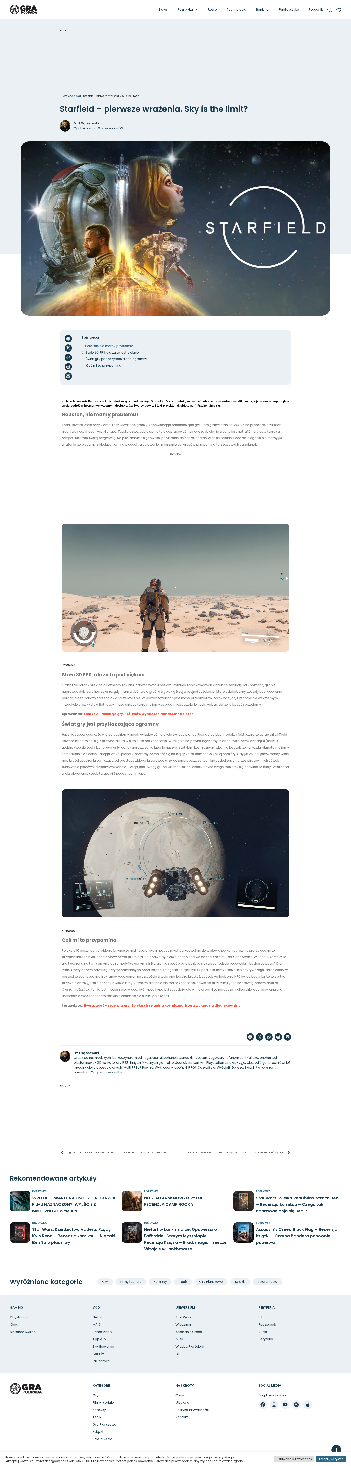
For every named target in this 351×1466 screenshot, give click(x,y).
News (163, 9)
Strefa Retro (267, 1281)
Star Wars (183, 1317)
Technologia (236, 9)
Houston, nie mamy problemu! (109, 346)
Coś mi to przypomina (103, 365)
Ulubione (182, 1402)
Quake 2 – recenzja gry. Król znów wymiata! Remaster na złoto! (138, 714)
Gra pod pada (72, 96)
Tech (183, 1281)
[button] (68, 338)
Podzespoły (267, 1324)
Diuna (180, 1353)
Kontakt (182, 1417)
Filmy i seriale (130, 1281)
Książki (240, 1281)
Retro (212, 9)
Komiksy (160, 1281)
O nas (180, 1395)
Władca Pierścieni (190, 1346)
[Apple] (307, 1404)
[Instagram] (274, 1404)
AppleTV (99, 1339)
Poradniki (316, 9)
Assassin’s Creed (189, 1332)
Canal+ (98, 1353)
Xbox (14, 1324)
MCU (179, 1339)
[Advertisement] (175, 60)
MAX (96, 1324)
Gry (105, 1281)
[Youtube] (285, 1404)
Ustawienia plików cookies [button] (294, 1459)
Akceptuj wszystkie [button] (331, 1459)
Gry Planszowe (211, 1281)
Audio (262, 1332)
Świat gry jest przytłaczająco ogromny (117, 359)
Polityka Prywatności (192, 1410)
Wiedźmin (183, 1324)
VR (260, 1317)
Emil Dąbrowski (86, 123)
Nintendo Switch (23, 1332)
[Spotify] (296, 1404)
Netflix (98, 1317)
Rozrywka (185, 9)
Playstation (19, 1317)
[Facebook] (262, 1404)
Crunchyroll (102, 1361)
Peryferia (265, 1339)
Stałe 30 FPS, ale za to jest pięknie (112, 352)
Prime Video (102, 1332)
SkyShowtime (103, 1346)
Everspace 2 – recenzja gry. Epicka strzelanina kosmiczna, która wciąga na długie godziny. (162, 1005)
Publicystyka (289, 9)
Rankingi (262, 9)
